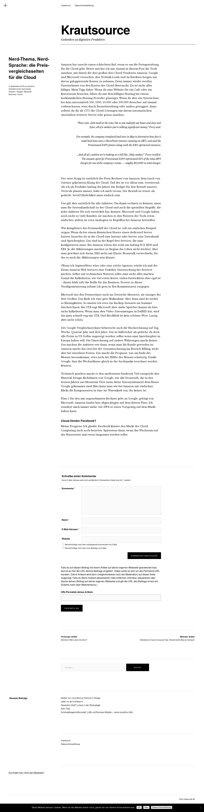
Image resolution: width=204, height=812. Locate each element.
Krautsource (95, 29)
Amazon (12, 91)
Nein (146, 807)
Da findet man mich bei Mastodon (26, 772)
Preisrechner (93, 294)
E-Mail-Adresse (70, 529)
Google (20, 91)
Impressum (66, 5)
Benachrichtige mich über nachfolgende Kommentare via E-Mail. (91, 544)
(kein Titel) (65, 708)
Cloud (19, 94)
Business (12, 94)
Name (65, 519)
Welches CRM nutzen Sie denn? (74, 638)
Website (66, 538)
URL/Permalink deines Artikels (77, 592)
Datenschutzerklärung (84, 5)
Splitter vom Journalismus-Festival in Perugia (80, 697)
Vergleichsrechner (89, 327)
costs (86, 122)
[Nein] (200, 807)
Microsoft (27, 91)
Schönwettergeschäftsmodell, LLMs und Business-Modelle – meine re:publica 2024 (97, 712)
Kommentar (68, 488)
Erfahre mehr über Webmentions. (79, 584)
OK (139, 807)
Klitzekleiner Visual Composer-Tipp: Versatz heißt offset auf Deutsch (167, 638)
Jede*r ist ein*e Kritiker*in (72, 701)
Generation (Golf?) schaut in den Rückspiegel (80, 705)
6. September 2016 (16, 86)
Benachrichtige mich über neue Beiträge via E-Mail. (86, 548)
